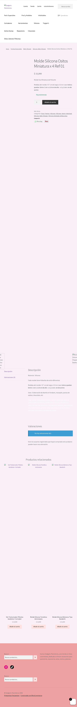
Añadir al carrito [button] (15, 627)
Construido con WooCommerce (31, 695)
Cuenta (25, 6)
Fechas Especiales (16, 49)
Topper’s (46, 23)
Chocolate (31, 31)
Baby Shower (27, 49)
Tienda (32, 6)
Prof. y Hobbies (27, 15)
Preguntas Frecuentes (11, 695)
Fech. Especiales (9, 15)
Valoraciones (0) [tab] (9, 377)
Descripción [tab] (8, 371)
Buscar (6, 654)
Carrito (39, 6)
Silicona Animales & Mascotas (57, 116)
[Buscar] (35, 657)
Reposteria (20, 31)
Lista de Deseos (49, 6)
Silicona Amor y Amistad (64, 113)
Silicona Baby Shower (39, 49)
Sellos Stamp (8, 31)
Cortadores (8, 23)
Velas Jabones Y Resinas (12, 39)
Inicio (7, 49)
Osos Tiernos (45, 113)
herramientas (23, 23)
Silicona (36, 23)
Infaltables (42, 15)
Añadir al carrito (50, 102)
